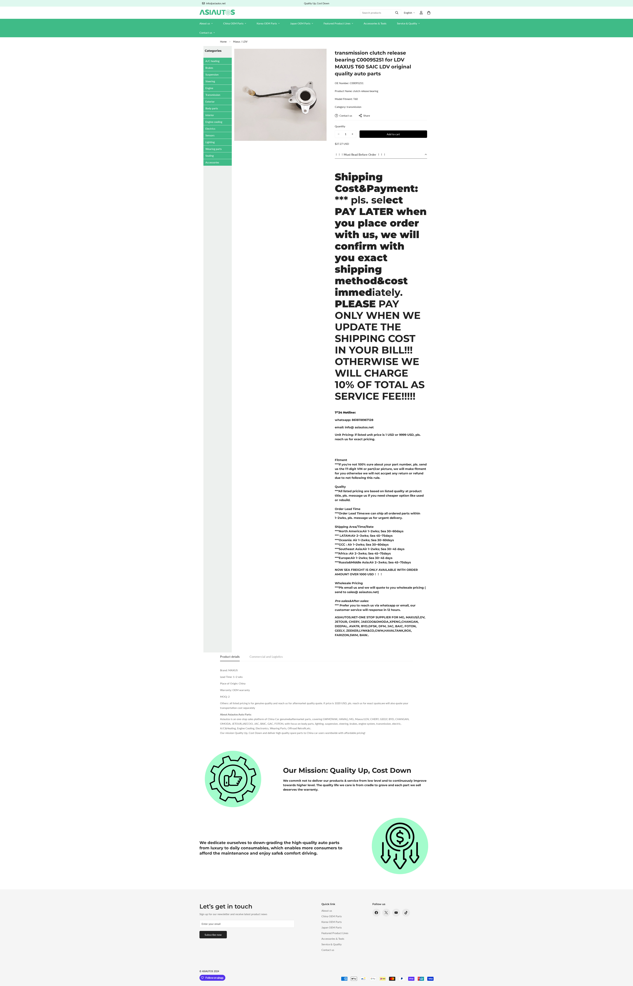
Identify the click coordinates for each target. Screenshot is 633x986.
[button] (429, 12)
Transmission (212, 94)
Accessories (212, 162)
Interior (209, 115)
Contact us (205, 32)
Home (223, 41)
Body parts (211, 108)
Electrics (210, 128)
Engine (209, 88)
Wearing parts (213, 148)
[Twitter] (386, 913)
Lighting (210, 142)
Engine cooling (213, 121)
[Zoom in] (319, 55)
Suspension (212, 74)
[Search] (396, 12)
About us (204, 23)
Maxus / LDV (240, 41)
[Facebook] (376, 913)
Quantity (340, 126)
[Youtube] (396, 913)
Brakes (209, 67)
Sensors (209, 135)
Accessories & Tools (375, 23)
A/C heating (212, 60)
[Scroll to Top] (626, 968)
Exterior (210, 101)
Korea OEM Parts (267, 23)
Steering (210, 81)
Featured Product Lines (337, 23)
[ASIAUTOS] (217, 12)
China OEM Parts (233, 23)
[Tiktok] (406, 913)
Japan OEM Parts (300, 23)
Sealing (209, 155)
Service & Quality (407, 23)
